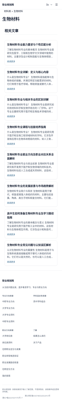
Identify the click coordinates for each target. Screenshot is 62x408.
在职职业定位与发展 (11, 349)
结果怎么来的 (39, 336)
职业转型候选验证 (10, 356)
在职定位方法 (8, 369)
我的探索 (6, 375)
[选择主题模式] (49, 4)
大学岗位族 (7, 336)
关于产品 (37, 342)
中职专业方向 (8, 301)
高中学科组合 (39, 301)
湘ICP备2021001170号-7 (12, 398)
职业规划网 (8, 280)
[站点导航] (56, 4)
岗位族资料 (7, 342)
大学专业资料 (8, 314)
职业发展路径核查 (10, 362)
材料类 (7, 11)
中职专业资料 (8, 321)
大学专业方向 (8, 308)
